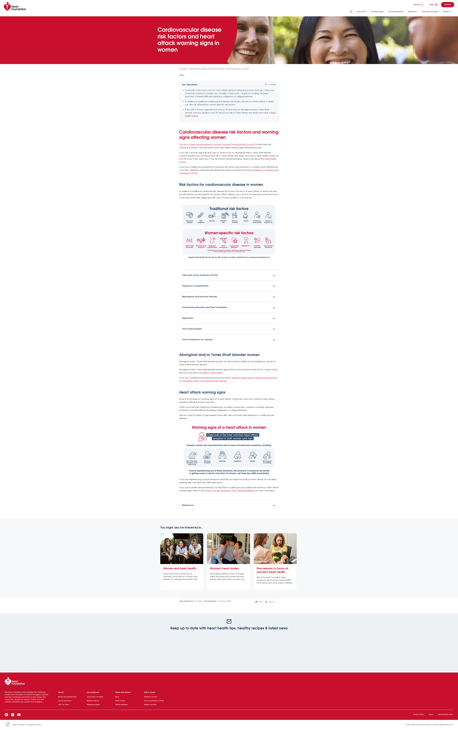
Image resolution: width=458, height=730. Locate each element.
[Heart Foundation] (229, 681)
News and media (123, 692)
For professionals (395, 12)
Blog (117, 697)
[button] (229, 275)
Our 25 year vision (65, 701)
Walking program (93, 705)
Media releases (121, 705)
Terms (431, 714)
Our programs (93, 692)
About (61, 692)
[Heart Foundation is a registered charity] (9, 724)
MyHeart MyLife (93, 701)
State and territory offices (154, 701)
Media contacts (150, 705)
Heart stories (120, 701)
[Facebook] (6, 714)
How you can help (430, 12)
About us (447, 12)
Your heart (361, 12)
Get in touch (149, 692)
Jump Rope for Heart (95, 697)
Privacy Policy (419, 714)
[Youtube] (19, 714)
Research (412, 12)
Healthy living (377, 12)
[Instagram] (12, 714)
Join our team (63, 705)
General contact (150, 697)
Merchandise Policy (445, 714)
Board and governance (67, 697)
